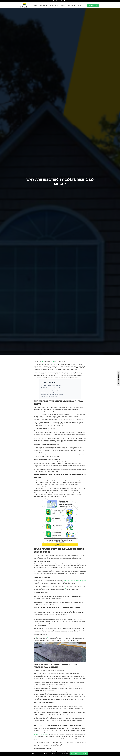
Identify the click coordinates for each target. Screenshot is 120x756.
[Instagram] (59, 1)
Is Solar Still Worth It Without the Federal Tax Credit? (52, 394)
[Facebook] (53, 1)
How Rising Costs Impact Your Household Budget (51, 388)
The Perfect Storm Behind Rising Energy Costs (51, 385)
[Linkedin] (64, 1)
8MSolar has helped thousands (41, 734)
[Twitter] (56, 1)
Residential (42, 5)
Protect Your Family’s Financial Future (49, 396)
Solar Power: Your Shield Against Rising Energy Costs (52, 390)
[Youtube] (61, 1)
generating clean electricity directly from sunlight (74, 580)
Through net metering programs (60, 588)
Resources (70, 5)
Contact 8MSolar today (74, 751)
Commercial (53, 5)
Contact (80, 5)
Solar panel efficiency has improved (42, 637)
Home (35, 5)
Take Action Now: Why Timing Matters (49, 392)
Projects (63, 5)
